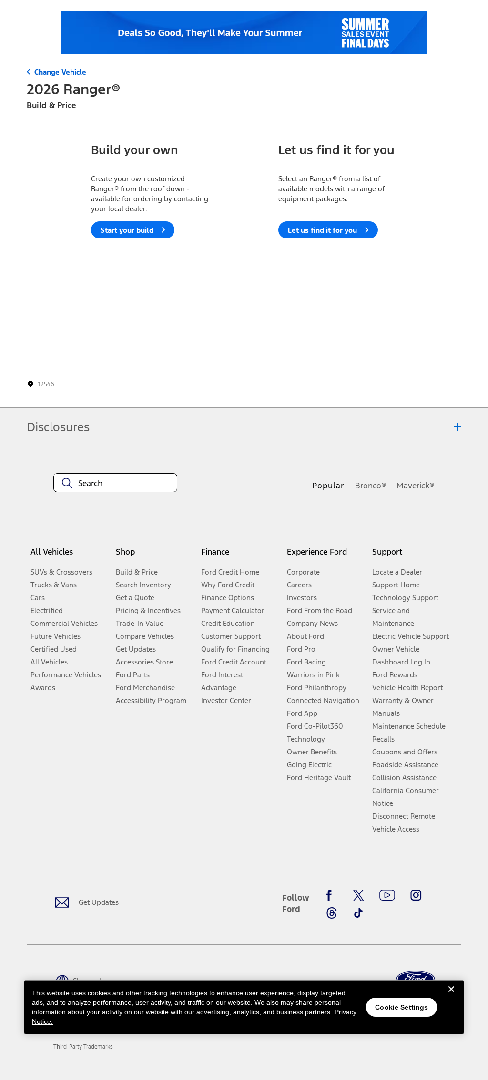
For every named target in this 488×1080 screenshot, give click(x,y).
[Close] (451, 996)
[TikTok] (358, 913)
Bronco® (370, 485)
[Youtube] (387, 895)
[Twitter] (358, 895)
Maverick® (415, 485)
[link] (83, 1046)
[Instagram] (416, 895)
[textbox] (115, 483)
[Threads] (331, 913)
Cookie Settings (401, 1007)
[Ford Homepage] (415, 978)
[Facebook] (331, 895)
